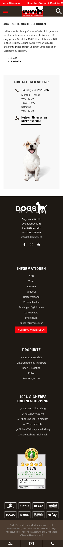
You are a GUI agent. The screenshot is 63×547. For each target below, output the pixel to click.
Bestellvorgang (31, 297)
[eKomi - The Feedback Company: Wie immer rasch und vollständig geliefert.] (31, 469)
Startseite (17, 46)
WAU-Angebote (31, 378)
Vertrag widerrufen (31, 329)
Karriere (31, 286)
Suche (26, 43)
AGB (31, 276)
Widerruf (31, 291)
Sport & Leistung (31, 368)
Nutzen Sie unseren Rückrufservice (34, 119)
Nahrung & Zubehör (31, 357)
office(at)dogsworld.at (31, 237)
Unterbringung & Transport (31, 362)
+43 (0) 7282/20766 (35, 90)
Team (31, 281)
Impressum (31, 317)
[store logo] (32, 11)
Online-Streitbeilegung (31, 323)
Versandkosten (31, 302)
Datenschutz (31, 312)
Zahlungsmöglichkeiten (31, 307)
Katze (31, 373)
